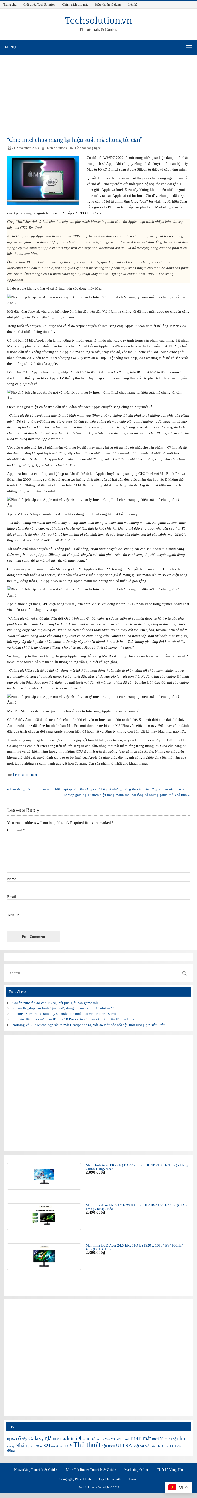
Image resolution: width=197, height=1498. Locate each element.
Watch (156, 1446)
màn (136, 1438)
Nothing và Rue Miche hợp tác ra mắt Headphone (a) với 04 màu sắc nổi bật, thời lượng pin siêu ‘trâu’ (89, 1025)
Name (11, 879)
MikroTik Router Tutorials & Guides (91, 1470)
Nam (164, 1438)
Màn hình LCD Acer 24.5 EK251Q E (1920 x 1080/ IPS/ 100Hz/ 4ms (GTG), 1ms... (134, 1247)
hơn (71, 1438)
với (148, 1445)
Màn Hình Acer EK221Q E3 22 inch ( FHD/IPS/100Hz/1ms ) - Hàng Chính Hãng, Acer (137, 1167)
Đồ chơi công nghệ (88, 148)
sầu (57, 1446)
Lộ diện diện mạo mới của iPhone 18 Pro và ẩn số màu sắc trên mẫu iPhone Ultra (73, 1019)
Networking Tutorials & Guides (35, 1470)
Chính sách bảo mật (75, 4)
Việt (136, 1446)
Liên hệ (132, 4)
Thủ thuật (87, 1444)
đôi (173, 1445)
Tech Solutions (56, 148)
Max (107, 1439)
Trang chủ (10, 4)
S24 (46, 1445)
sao (53, 1446)
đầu (179, 1446)
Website (13, 914)
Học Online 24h (110, 1479)
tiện (104, 1446)
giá (48, 1438)
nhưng (10, 1446)
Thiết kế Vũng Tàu (170, 1470)
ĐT (163, 1446)
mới (155, 1438)
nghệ (172, 1439)
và (142, 1445)
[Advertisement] (98, 91)
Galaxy (36, 1438)
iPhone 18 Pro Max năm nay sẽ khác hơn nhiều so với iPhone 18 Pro (64, 1014)
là (97, 1439)
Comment (16, 830)
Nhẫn (21, 1445)
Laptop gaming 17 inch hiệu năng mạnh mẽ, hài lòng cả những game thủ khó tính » (127, 795)
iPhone (83, 1438)
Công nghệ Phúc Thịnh (75, 1479)
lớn (102, 1439)
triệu (111, 1446)
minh (126, 1439)
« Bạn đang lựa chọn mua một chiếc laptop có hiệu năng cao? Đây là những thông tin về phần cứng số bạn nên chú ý (95, 789)
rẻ (41, 1446)
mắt (147, 1438)
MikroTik (116, 1439)
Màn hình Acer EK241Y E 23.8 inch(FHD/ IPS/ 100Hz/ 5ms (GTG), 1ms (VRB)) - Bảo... (137, 1207)
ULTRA (124, 1445)
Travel (133, 1479)
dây (24, 1439)
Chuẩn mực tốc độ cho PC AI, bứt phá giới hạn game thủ (55, 1003)
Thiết (68, 1446)
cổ (18, 1438)
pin (30, 1446)
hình (63, 1439)
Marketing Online (136, 1470)
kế (93, 1438)
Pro (36, 1445)
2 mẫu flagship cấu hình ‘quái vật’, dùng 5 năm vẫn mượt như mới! (63, 1008)
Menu (10, 47)
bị (8, 1439)
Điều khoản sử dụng (108, 4)
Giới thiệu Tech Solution (39, 4)
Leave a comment (25, 775)
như (181, 1438)
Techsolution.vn (98, 20)
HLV (56, 1439)
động (11, 1450)
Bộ (13, 1439)
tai (62, 1446)
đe (167, 1446)
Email (11, 896)
